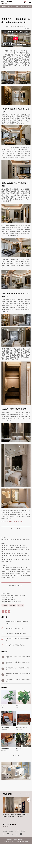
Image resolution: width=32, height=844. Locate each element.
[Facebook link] (4, 834)
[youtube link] (21, 834)
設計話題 (16, 6)
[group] (16, 806)
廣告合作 (11, 831)
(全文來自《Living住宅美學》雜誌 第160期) (12, 521)
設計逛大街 (28, 6)
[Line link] (8, 834)
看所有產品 (16, 755)
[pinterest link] (17, 834)
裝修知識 (10, 6)
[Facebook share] (3, 611)
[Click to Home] (7, 2)
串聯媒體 (23, 831)
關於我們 (5, 831)
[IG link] (12, 834)
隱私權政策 (9, 839)
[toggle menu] (29, 2)
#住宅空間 (20, 605)
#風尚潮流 (12, 605)
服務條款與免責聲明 (18, 839)
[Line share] (6, 611)
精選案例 (4, 6)
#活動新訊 (5, 605)
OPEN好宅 (21, 6)
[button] (24, 794)
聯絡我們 (17, 831)
